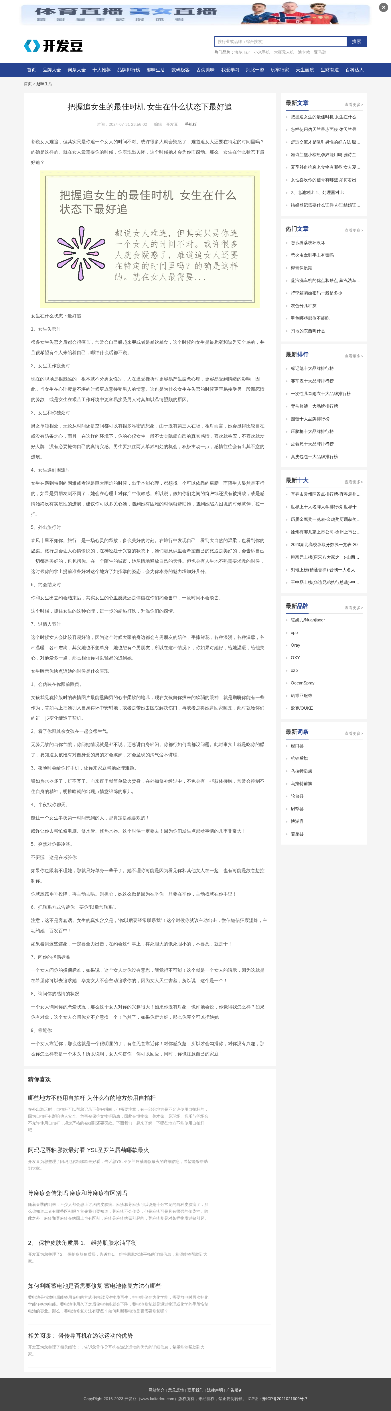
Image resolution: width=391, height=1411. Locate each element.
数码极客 (180, 69)
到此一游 (255, 69)
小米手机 (262, 52)
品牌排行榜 (128, 69)
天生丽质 (305, 69)
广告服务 (234, 1390)
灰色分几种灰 (304, 305)
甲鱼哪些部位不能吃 (310, 318)
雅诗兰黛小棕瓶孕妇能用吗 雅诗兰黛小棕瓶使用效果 (341, 154)
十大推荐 (101, 69)
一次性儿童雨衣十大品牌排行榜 (321, 393)
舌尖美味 (205, 69)
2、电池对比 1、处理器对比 (317, 192)
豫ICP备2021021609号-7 (284, 1398)
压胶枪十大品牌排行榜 (312, 431)
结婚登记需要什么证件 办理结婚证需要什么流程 (336, 205)
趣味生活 (156, 69)
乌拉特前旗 (301, 783)
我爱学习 (230, 69)
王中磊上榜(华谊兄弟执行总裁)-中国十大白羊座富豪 (340, 582)
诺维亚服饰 (301, 695)
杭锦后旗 (299, 758)
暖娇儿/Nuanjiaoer (308, 619)
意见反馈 (176, 1390)
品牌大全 (52, 69)
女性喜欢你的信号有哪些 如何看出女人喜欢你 (334, 179)
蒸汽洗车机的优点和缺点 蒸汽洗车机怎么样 (332, 280)
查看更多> (354, 104)
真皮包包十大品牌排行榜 (314, 456)
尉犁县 (297, 808)
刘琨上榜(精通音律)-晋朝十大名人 (323, 569)
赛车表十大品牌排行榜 (312, 380)
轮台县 (297, 796)
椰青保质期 (301, 267)
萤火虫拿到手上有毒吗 (312, 255)
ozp (294, 670)
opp (294, 632)
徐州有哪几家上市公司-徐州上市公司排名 (330, 531)
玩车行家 (280, 69)
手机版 (191, 124)
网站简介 (157, 1390)
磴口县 (297, 745)
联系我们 (195, 1390)
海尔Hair (242, 52)
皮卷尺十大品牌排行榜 (312, 443)
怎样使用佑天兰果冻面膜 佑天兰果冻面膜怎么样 (336, 129)
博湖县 (297, 821)
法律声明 (215, 1390)
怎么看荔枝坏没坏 (308, 242)
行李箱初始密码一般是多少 (316, 293)
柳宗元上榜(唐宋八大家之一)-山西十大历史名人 (336, 557)
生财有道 (330, 69)
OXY (295, 657)
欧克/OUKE (302, 708)
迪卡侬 (304, 52)
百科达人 (354, 69)
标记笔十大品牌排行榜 (312, 368)
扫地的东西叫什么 (308, 330)
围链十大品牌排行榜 (310, 418)
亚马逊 (320, 52)
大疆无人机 (284, 52)
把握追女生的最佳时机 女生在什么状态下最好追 (336, 116)
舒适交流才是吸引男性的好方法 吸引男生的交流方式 (341, 142)
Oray (295, 645)
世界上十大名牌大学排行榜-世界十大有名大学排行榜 (341, 506)
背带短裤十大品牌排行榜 (314, 406)
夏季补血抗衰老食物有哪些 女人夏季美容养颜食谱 (338, 167)
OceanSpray (303, 682)
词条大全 (77, 69)
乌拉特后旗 (301, 770)
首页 (31, 69)
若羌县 (297, 833)
